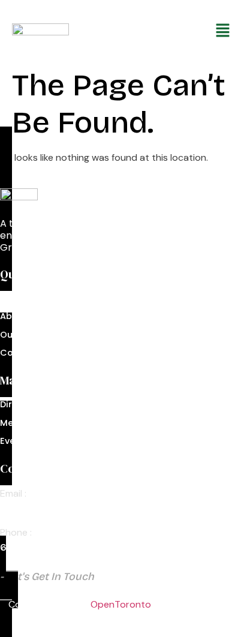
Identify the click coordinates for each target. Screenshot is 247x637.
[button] (170, 31)
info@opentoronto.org (54, 508)
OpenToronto (121, 604)
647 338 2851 (31, 547)
